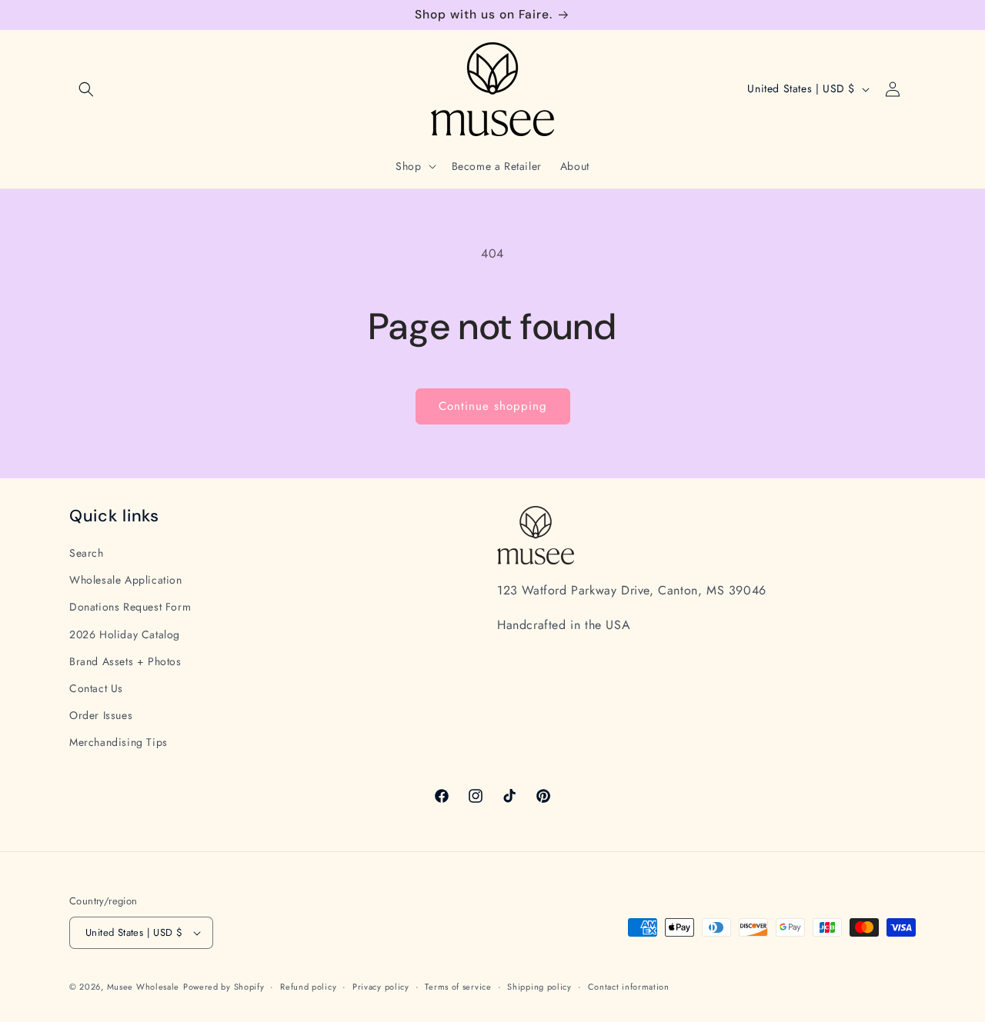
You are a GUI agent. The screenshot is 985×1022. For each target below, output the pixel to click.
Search (86, 553)
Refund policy (308, 986)
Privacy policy (380, 986)
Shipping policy (539, 986)
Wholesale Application (125, 580)
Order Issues (100, 715)
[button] (86, 89)
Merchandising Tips (118, 742)
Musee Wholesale (143, 986)
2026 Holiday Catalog (124, 634)
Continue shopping (493, 406)
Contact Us (96, 688)
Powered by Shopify (224, 986)
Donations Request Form (130, 606)
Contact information (628, 986)
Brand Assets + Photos (125, 661)
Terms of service (458, 986)
